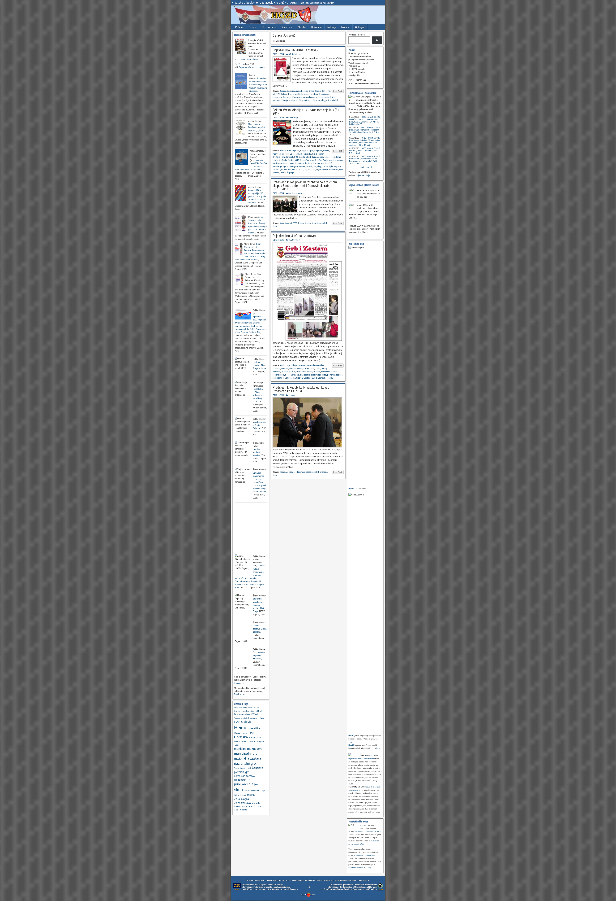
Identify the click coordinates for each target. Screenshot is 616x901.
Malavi (309, 371)
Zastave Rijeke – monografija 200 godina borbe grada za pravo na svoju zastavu (257, 196)
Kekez (293, 371)
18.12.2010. (279, 240)
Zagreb (283, 172)
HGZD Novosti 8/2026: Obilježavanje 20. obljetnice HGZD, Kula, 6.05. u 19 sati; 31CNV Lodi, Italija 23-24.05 (364, 120)
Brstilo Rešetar (315, 91)
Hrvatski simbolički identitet (257, 452)
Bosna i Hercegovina (243, 708)
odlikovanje (316, 375)
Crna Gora (302, 365)
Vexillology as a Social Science (259, 425)
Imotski (302, 157)
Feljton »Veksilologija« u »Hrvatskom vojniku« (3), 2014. (306, 111)
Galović (284, 94)
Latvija (275, 160)
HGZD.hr (352, 488)
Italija (314, 157)
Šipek (298, 378)
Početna (239, 27)
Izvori (344, 27)
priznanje (323, 472)
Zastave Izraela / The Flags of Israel (259, 365)
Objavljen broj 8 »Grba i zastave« (294, 236)
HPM (251, 732)
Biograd (310, 150)
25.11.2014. (279, 117)
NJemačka (304, 160)
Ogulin (325, 160)
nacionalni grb (325, 97)
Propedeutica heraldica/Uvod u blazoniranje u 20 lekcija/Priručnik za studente (258, 84)
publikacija (307, 100)
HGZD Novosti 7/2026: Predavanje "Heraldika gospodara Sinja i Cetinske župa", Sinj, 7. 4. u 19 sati (364, 131)
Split (331, 166)
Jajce (312, 368)
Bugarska (318, 150)
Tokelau (329, 378)
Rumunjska (293, 166)
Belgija (303, 150)
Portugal (308, 163)
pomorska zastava (296, 163)
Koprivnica (287, 97)
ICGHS (306, 368)
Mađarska (283, 160)
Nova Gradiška (316, 160)
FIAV (237, 721)
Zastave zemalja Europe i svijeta (248, 806)
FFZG (278, 94)
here (378, 748)
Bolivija (294, 365)
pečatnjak (277, 100)
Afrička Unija (285, 365)
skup (314, 100)
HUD (296, 157)
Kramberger (297, 97)
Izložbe (291, 193)
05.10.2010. (279, 395)
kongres (260, 741)
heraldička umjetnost (303, 94)
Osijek (331, 160)
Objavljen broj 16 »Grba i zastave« (295, 50)
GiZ (289, 54)
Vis (302, 169)
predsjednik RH (295, 100)
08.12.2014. (279, 54)
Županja (290, 172)
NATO (297, 160)
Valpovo (337, 166)
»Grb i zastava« (269, 27)
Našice (291, 160)
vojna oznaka (309, 169)
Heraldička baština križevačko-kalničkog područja (258, 395)
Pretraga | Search (356, 35)
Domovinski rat (286, 223)
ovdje (350, 742)
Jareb (317, 368)
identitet (316, 94)
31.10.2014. (279, 193)
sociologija (322, 100)
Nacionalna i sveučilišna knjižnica (368, 831)
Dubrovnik (284, 154)
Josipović (325, 94)
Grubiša (292, 368)
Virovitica (296, 169)
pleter (324, 375)
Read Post (337, 91)
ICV (259, 737)
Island (308, 157)
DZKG (254, 714)
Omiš (334, 97)
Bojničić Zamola (293, 91)
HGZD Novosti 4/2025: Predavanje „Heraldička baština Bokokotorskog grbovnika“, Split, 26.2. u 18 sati (364, 160)
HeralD (351, 736)
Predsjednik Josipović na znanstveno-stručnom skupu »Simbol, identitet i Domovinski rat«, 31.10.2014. (305, 185)
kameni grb (277, 97)
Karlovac (337, 157)
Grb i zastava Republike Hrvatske (259, 655)
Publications (239, 694)
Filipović (284, 368)
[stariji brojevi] (365, 167)
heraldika (255, 728)
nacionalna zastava (311, 97)
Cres (252, 711)
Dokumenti (316, 27)
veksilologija (278, 169)
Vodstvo (286, 27)
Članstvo (302, 27)
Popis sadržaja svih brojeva (252, 67)
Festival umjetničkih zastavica (245, 718)
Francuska (307, 154)
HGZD (237, 732)
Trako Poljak (333, 100)
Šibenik (309, 166)
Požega (316, 163)
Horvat (244, 733)
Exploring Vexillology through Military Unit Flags (258, 605)
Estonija (293, 154)
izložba (244, 741)
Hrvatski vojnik (287, 157)
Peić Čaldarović (255, 768)
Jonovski (276, 371)
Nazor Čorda (290, 375)
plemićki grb (241, 772)
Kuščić (236, 745)
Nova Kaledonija (303, 375)
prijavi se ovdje (363, 175)
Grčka (314, 154)
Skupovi (298, 193)
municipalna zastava (248, 748)
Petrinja (285, 100)
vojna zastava (322, 169)
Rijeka (285, 166)
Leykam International (248, 59)
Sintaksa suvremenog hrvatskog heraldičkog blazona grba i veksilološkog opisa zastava (259, 482)
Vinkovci (287, 169)
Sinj (314, 166)
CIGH (380, 890)
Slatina (325, 166)
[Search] (377, 40)
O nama (252, 27)
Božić (256, 708)
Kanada (329, 157)
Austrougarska (293, 150)
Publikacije (296, 54)
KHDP (253, 741)
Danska (326, 150)
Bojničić (283, 91)
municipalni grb (245, 753)
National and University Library (366, 855)
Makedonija (301, 371)
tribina (251, 794)
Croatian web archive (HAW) (359, 868)
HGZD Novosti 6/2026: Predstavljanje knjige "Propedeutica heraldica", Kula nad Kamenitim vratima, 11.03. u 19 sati (364, 141)
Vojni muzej (333, 169)
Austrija (283, 150)
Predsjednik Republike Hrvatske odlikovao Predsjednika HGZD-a (301, 389)
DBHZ (259, 711)
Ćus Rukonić (240, 809)
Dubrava (276, 154)
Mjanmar (316, 371)
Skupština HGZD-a (309, 378)
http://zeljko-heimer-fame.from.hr (361, 759)
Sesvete (302, 166)
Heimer (291, 94)
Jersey (323, 368)
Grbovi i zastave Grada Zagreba (259, 628)
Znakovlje (331, 27)
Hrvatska (276, 157)
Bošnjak (304, 91)
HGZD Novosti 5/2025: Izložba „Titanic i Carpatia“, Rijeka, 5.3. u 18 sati (364, 150)
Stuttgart (321, 378)
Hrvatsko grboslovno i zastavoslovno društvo (260, 2)
